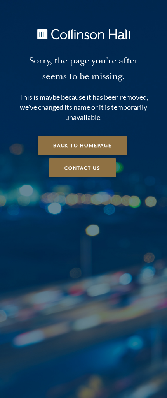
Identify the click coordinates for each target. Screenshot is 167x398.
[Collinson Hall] (83, 33)
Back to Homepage (82, 145)
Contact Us (82, 168)
